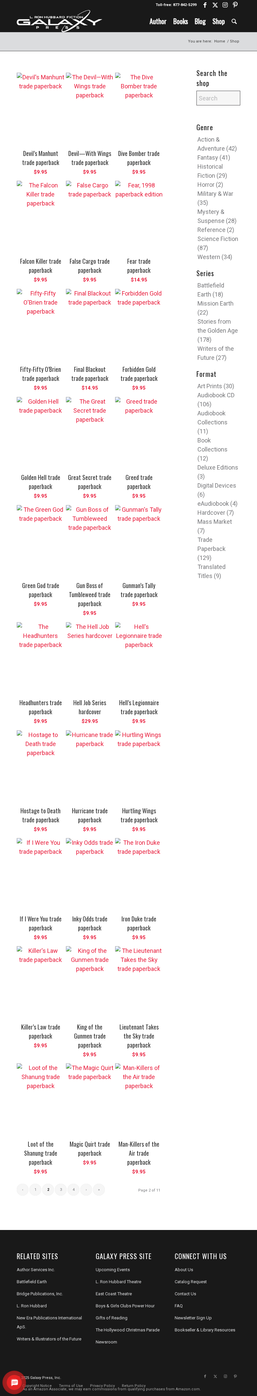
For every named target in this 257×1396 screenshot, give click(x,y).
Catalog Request (191, 1281)
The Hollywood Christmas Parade (128, 1329)
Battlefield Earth (32, 1281)
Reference (211, 229)
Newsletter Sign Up (193, 1317)
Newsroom (106, 1341)
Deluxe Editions (217, 467)
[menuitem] (158, 21)
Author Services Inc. (36, 1269)
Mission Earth (215, 303)
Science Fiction (217, 238)
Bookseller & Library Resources (205, 1329)
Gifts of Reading (111, 1317)
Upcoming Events (113, 1269)
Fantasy (207, 157)
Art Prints (209, 386)
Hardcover (211, 512)
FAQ (179, 1305)
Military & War (215, 193)
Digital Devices (216, 485)
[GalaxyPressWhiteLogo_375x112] (59, 21)
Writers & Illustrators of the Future (49, 1338)
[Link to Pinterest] (235, 5)
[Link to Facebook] (205, 5)
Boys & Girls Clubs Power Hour (125, 1305)
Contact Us (185, 1293)
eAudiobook (213, 503)
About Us (184, 1269)
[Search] (234, 21)
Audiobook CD (216, 395)
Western (208, 256)
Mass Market (214, 521)
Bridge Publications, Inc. (40, 1293)
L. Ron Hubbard (32, 1305)
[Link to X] (215, 5)
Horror (206, 184)
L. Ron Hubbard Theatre (118, 1281)
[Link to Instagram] (225, 5)
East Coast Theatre (114, 1293)
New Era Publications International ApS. (49, 1322)
